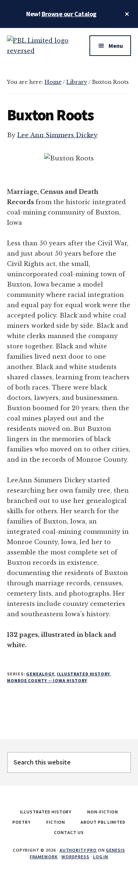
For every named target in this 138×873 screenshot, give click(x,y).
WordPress (75, 856)
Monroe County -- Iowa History (47, 680)
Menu (116, 45)
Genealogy (40, 674)
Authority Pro (78, 850)
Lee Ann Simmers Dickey (57, 135)
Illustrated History (83, 674)
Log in (101, 856)
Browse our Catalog (69, 14)
